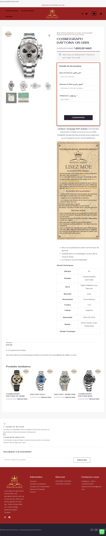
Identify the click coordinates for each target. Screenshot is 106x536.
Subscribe (82, 460)
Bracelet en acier (74, 33)
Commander (78, 118)
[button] (13, 16)
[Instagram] (82, 14)
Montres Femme (12, 11)
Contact (33, 492)
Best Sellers (61, 33)
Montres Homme (27, 11)
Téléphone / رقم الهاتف (68, 96)
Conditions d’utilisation (38, 484)
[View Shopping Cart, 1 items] (94, 13)
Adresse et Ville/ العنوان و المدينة (71, 84)
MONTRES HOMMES (63, 481)
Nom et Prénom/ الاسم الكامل (70, 73)
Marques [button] (9, 16)
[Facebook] (86, 14)
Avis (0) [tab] (9, 345)
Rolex (81, 35)
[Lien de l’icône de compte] (101, 14)
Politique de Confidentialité (40, 487)
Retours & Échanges (37, 489)
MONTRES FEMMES (63, 484)
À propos (33, 481)
